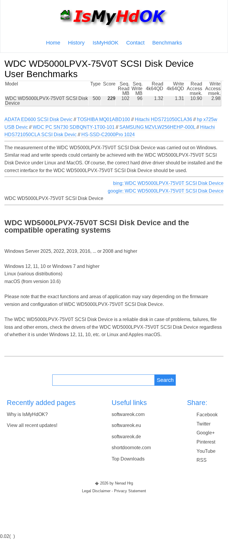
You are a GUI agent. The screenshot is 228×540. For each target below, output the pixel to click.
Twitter (203, 423)
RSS (202, 460)
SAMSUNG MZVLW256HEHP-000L (157, 127)
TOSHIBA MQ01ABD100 (103, 119)
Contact (135, 43)
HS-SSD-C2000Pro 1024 (108, 134)
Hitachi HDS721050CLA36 (163, 119)
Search (165, 380)
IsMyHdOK (105, 43)
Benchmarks (167, 43)
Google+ (206, 432)
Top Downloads (128, 458)
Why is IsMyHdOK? (27, 414)
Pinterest (206, 441)
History (76, 43)
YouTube (206, 451)
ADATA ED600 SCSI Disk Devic (38, 119)
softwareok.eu (126, 425)
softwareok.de (126, 436)
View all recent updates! (32, 425)
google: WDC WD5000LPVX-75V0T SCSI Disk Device (166, 190)
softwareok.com (128, 414)
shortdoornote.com (131, 447)
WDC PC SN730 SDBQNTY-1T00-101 (74, 127)
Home (53, 43)
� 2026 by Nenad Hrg (114, 483)
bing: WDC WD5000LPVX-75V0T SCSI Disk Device (168, 183)
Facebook (207, 414)
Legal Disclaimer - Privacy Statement (114, 491)
